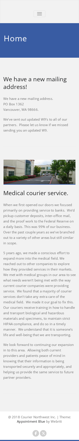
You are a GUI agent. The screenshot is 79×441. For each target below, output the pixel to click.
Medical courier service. (35, 193)
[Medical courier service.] (39, 172)
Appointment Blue (31, 421)
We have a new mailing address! (35, 83)
